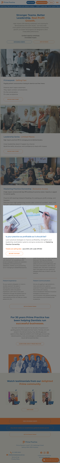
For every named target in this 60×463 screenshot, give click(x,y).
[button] (56, 206)
